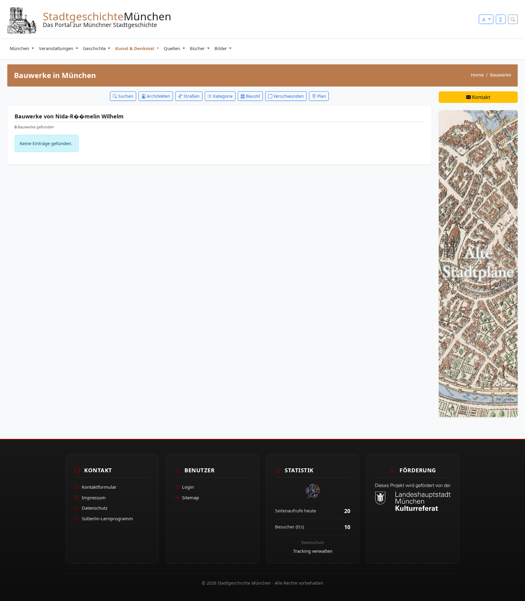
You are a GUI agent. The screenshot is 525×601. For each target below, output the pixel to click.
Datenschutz (95, 508)
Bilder (221, 48)
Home (477, 75)
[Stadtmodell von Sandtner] (478, 263)
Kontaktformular (99, 487)
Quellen (172, 48)
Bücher (198, 48)
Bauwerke (500, 75)
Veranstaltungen (56, 48)
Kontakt (480, 97)
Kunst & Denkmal (135, 48)
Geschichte (95, 48)
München (20, 48)
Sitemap (190, 497)
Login (188, 487)
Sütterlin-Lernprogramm (107, 518)
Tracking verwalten (312, 551)
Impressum (94, 497)
